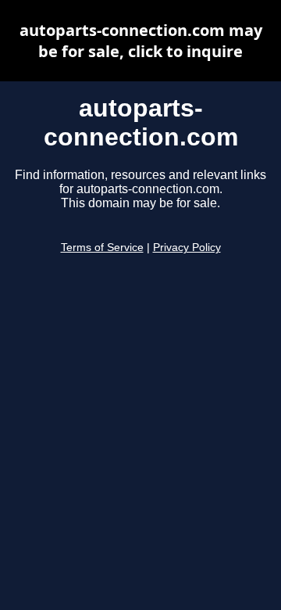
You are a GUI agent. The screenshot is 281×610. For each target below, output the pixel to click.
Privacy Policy (187, 247)
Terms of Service (102, 247)
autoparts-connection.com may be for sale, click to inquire (141, 41)
